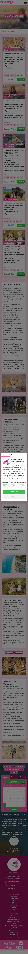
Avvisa (14, 497)
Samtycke (5, 455)
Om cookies (22, 455)
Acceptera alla (14, 491)
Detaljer (13, 455)
